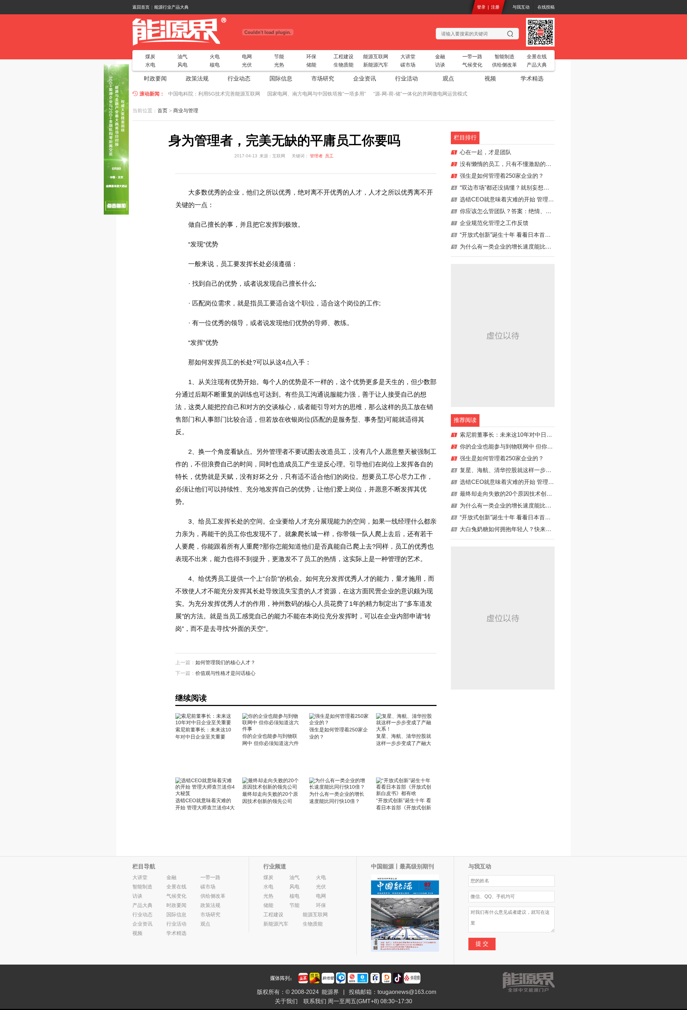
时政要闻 (155, 78)
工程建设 (343, 56)
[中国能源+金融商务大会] (116, 213)
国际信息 (280, 78)
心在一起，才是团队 (485, 152)
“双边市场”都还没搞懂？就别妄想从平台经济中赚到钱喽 (530, 188)
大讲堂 (407, 56)
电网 (247, 56)
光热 (279, 65)
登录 (481, 7)
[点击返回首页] (204, 31)
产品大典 (537, 65)
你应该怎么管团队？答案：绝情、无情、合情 (517, 211)
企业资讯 (364, 78)
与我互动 (521, 7)
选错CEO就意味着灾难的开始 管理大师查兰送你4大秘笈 (531, 199)
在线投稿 (546, 7)
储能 (311, 65)
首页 (162, 110)
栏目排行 (465, 137)
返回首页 (141, 7)
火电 (215, 56)
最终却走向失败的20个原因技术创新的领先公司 (520, 494)
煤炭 (150, 56)
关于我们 (286, 1001)
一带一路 (472, 56)
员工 (329, 155)
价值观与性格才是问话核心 (225, 673)
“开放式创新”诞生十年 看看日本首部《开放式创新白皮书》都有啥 (542, 235)
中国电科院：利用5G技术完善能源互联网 (214, 94)
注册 (495, 7)
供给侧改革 (504, 65)
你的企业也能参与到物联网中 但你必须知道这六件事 (526, 446)
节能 (279, 56)
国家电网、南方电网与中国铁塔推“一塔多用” (316, 94)
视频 (490, 78)
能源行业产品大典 (171, 7)
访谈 (440, 65)
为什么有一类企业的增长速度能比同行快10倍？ (520, 247)
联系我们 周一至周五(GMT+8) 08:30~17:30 (357, 1001)
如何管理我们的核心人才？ (225, 662)
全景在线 (537, 56)
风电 (182, 65)
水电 (150, 65)
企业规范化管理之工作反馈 (494, 223)
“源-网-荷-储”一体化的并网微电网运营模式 (420, 94)
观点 (448, 78)
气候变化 (472, 65)
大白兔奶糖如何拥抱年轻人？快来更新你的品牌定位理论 (531, 529)
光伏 (247, 65)
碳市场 (407, 65)
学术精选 (532, 78)
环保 (311, 56)
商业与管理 (185, 110)
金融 (440, 56)
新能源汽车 (375, 65)
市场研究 (322, 78)
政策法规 (197, 78)
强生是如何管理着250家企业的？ (502, 176)
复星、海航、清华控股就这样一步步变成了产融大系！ (528, 470)
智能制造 (504, 56)
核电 (215, 65)
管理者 (316, 155)
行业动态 (239, 78)
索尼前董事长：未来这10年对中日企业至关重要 (520, 435)
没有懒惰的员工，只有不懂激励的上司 (508, 164)
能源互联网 (375, 56)
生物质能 (343, 65)
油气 (182, 56)
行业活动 (406, 78)
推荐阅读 (465, 420)
